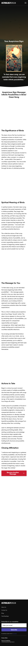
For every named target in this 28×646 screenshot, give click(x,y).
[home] (8, 3)
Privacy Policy (4, 637)
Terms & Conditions (5, 640)
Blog (2, 613)
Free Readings (5, 616)
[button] (25, 3)
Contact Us (4, 610)
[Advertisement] (14, 23)
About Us (3, 607)
